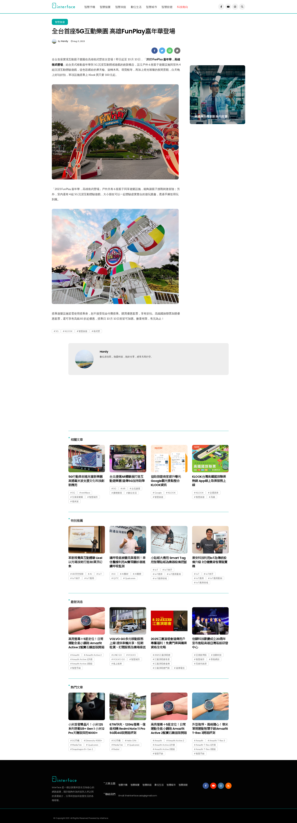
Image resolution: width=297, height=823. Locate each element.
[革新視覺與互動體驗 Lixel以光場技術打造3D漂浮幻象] (86, 539)
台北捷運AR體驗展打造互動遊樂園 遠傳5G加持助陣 (127, 478)
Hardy (64, 41)
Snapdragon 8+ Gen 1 (82, 749)
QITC (116, 578)
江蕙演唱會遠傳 (162, 663)
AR (123, 488)
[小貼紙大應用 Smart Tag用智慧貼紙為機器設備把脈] (169, 539)
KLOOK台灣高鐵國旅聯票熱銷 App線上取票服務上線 (209, 480)
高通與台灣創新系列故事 (210, 116)
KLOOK (68, 331)
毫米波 (75, 501)
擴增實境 (117, 492)
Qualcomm (130, 578)
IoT (100, 574)
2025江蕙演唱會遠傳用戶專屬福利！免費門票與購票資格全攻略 (169, 643)
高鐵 (213, 497)
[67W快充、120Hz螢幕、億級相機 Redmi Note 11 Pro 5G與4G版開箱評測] (128, 706)
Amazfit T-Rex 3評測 (206, 744)
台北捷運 (135, 488)
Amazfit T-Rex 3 (217, 740)
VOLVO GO (119, 659)
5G (57, 331)
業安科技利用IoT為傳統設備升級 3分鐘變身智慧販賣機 (210, 562)
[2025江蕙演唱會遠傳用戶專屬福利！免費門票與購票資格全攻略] (169, 621)
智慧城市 (151, 7)
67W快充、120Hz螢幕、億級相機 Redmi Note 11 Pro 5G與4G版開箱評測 (127, 728)
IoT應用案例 (175, 574)
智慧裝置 (105, 7)
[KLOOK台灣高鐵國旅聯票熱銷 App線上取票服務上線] (210, 458)
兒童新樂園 (77, 497)
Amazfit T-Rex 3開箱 (206, 749)
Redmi (116, 749)
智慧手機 (89, 7)
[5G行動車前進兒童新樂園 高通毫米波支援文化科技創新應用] (86, 458)
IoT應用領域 (161, 578)
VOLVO (132, 655)
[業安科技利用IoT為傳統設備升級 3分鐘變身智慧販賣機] (210, 539)
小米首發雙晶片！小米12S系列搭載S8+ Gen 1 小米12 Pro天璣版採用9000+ (86, 728)
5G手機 (75, 740)
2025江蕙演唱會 (162, 655)
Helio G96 (131, 740)
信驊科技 (217, 655)
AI (91, 574)
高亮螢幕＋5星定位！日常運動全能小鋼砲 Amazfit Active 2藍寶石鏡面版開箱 (86, 643)
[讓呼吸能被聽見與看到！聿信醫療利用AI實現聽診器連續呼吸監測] (128, 539)
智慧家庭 (120, 7)
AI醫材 (125, 574)
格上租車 (117, 663)
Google (158, 492)
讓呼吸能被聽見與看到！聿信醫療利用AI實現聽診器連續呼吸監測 (128, 562)
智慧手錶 (76, 668)
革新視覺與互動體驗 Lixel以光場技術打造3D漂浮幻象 (85, 562)
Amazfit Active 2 (94, 655)
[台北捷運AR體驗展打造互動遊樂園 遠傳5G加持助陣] (128, 458)
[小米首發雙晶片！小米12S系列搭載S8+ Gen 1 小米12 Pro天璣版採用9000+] (86, 706)
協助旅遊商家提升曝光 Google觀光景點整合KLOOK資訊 (166, 480)
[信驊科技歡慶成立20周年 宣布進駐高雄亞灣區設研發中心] (210, 621)
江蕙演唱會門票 (162, 668)
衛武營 (96, 331)
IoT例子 (76, 578)
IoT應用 (90, 578)
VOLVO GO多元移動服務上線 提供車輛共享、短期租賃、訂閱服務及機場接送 (128, 643)
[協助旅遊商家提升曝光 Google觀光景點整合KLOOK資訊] (169, 458)
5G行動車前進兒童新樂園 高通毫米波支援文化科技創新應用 (86, 480)
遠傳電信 (180, 668)
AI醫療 (138, 574)
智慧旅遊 (166, 7)
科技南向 (182, 7)
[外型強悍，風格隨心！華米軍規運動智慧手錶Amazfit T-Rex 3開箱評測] (210, 706)
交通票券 (214, 492)
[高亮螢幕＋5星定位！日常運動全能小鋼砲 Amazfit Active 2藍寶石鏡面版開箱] (86, 621)
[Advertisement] (217, 41)
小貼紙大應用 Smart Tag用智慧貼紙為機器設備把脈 (169, 560)
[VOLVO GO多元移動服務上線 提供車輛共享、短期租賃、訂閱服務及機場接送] (128, 621)
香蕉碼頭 (215, 659)
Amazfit (76, 655)
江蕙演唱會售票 (162, 659)
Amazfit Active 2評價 (82, 659)
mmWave (85, 492)
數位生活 (136, 7)
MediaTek (77, 744)
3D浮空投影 (78, 574)
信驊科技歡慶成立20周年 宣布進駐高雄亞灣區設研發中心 (210, 643)
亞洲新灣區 (201, 655)
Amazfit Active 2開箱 (82, 663)
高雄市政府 (201, 663)
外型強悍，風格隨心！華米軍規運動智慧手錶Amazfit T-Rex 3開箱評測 (210, 728)
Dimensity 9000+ (94, 740)
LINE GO (117, 655)
